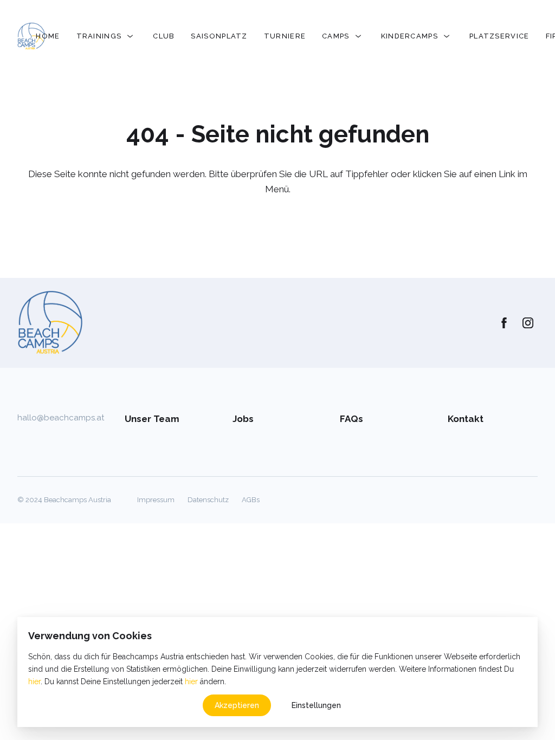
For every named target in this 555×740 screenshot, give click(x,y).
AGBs (251, 500)
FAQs (351, 418)
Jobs (243, 418)
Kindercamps (409, 36)
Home (48, 36)
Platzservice (499, 36)
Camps (336, 36)
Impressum (156, 500)
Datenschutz (208, 500)
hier (34, 681)
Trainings (99, 36)
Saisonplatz (219, 36)
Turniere (285, 36)
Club (164, 36)
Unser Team (152, 418)
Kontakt (465, 418)
